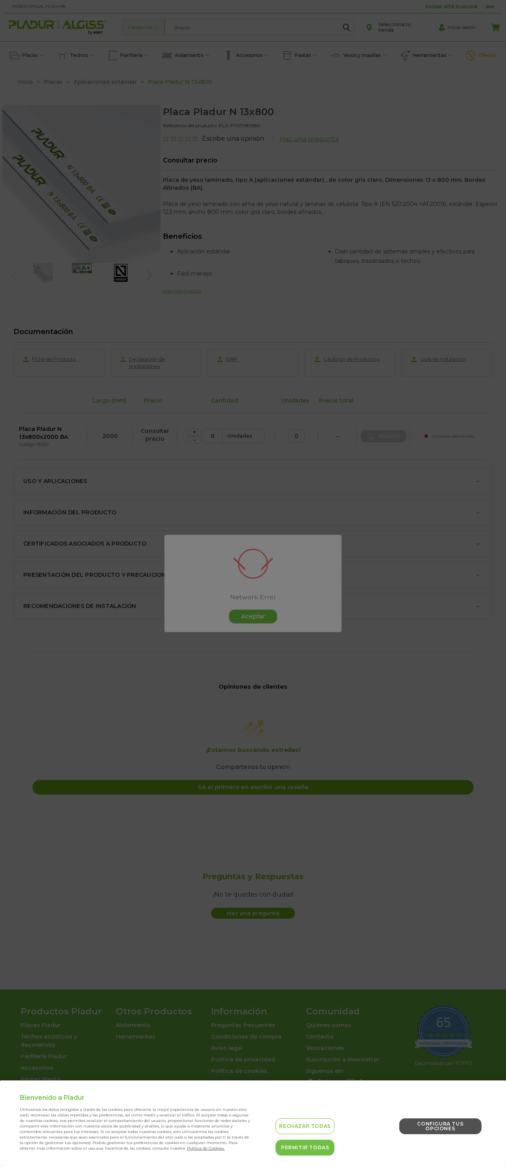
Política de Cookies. (206, 1148)
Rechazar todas (304, 1126)
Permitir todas (305, 1147)
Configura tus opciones (440, 1126)
